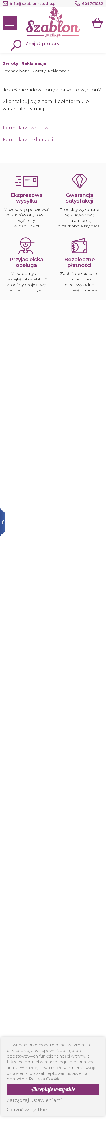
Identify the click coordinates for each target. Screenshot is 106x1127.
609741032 (92, 3)
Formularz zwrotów (26, 127)
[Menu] (10, 23)
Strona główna (16, 71)
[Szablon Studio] (53, 22)
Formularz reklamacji (28, 139)
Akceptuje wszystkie (53, 1089)
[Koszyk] (97, 22)
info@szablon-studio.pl (33, 3)
